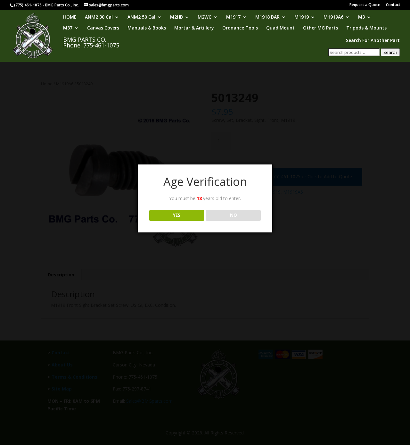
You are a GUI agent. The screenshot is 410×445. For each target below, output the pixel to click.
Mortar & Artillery (194, 28)
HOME (70, 17)
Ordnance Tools (240, 28)
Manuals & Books (146, 28)
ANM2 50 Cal (141, 17)
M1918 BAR (267, 17)
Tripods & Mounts (366, 28)
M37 (67, 28)
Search (390, 52)
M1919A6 (333, 17)
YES (176, 215)
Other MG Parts (320, 28)
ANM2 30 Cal (99, 17)
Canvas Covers (103, 28)
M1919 (301, 17)
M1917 (233, 17)
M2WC (204, 17)
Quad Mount (280, 28)
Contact (393, 5)
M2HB (176, 17)
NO (233, 215)
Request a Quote (364, 5)
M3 (361, 17)
